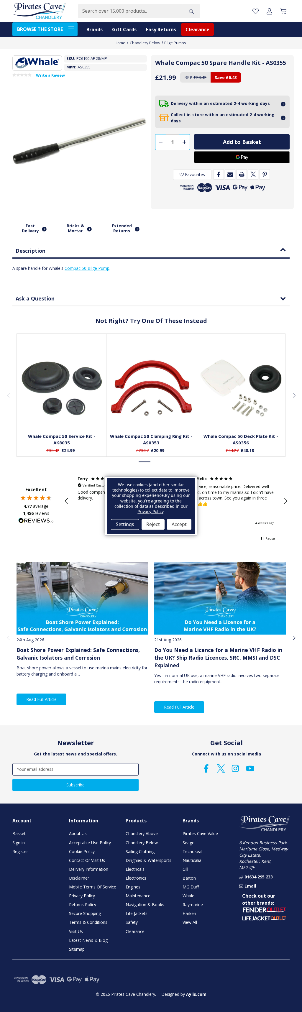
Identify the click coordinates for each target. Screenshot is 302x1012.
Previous (8, 395)
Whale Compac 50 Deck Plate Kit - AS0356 (240, 439)
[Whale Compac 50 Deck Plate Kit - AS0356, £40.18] (241, 388)
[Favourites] (61, 414)
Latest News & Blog (88, 940)
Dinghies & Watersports (148, 860)
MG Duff (191, 887)
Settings (125, 524)
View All (190, 922)
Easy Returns (161, 29)
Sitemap (77, 949)
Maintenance (138, 895)
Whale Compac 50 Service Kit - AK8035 (61, 439)
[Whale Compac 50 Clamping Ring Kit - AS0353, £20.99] (151, 388)
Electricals (135, 869)
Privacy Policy (82, 895)
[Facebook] (219, 174)
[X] (253, 174)
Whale (188, 895)
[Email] (230, 174)
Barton (189, 878)
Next (294, 395)
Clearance (197, 29)
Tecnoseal (192, 851)
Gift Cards (124, 29)
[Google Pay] (242, 157)
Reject (153, 524)
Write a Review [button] (50, 75)
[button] (67, 501)
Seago (189, 842)
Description (30, 250)
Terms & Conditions (88, 922)
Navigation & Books (145, 904)
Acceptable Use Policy (90, 842)
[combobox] (130, 11)
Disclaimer (79, 878)
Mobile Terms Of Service (92, 887)
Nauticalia (192, 860)
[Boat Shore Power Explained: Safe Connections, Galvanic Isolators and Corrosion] (82, 598)
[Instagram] (235, 768)
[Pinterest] (265, 174)
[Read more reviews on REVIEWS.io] (36, 521)
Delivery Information (88, 869)
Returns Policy (82, 904)
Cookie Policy (82, 851)
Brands (94, 29)
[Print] (242, 174)
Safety (132, 922)
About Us (78, 833)
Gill (185, 869)
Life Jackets (136, 913)
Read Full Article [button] (41, 699)
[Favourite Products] (255, 11)
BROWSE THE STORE (40, 29)
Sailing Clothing (140, 851)
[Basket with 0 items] (283, 11)
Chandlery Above (142, 833)
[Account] (269, 11)
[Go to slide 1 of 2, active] (145, 462)
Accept (179, 524)
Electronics (136, 878)
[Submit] (191, 11)
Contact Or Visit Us (87, 860)
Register (20, 851)
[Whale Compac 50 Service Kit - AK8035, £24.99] (61, 388)
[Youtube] (250, 768)
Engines (133, 887)
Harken (189, 913)
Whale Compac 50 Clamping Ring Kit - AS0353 (151, 439)
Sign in (18, 842)
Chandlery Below (142, 842)
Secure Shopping (85, 913)
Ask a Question (35, 298)
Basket (19, 833)
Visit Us (76, 931)
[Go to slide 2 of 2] (157, 462)
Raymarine (193, 904)
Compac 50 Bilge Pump (87, 268)
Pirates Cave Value (200, 833)
